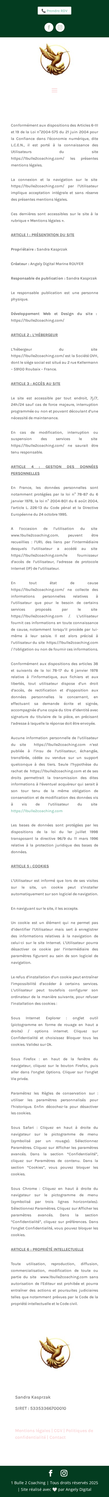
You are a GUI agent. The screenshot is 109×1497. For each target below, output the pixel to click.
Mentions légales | (34, 1430)
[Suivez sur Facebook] (48, 27)
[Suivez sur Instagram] (60, 27)
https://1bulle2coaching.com (37, 811)
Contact (57, 1437)
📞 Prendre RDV (54, 11)
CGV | (60, 1430)
